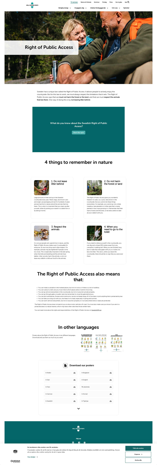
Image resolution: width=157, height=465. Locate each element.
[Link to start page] (32, 5)
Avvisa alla (138, 460)
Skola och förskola (86, 2)
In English (85, 380)
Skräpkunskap (63, 8)
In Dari (48, 380)
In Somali (85, 394)
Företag (104, 2)
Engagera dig (79, 8)
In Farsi (48, 387)
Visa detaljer (31, 457)
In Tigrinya (85, 401)
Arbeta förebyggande (98, 8)
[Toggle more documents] (78, 408)
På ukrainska (85, 387)
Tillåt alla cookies (138, 448)
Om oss (115, 8)
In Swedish (49, 401)
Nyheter (126, 8)
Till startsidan (74, 2)
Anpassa (137, 454)
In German (49, 394)
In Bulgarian (85, 373)
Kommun (96, 2)
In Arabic (48, 373)
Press (111, 2)
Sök (126, 2)
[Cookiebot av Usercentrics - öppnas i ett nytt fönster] (15, 461)
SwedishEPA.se (96, 310)
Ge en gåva (118, 2)
